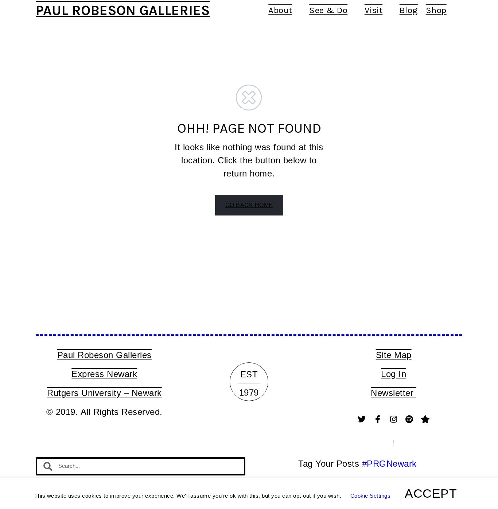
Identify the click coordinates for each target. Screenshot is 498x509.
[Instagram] (393, 419)
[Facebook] (377, 419)
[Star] (425, 419)
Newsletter (393, 393)
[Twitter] (362, 419)
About (280, 10)
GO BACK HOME (249, 205)
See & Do (328, 10)
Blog (409, 10)
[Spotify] (409, 419)
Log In (393, 374)
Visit (374, 10)
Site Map (394, 355)
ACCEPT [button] (431, 493)
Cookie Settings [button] (370, 496)
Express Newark (104, 374)
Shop (436, 10)
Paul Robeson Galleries (123, 10)
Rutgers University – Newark (104, 393)
